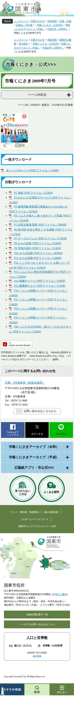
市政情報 (52, 21)
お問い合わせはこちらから (40, 411)
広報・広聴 (65, 21)
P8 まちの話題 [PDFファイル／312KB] (37, 243)
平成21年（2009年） (57, 29)
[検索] (37, 689)
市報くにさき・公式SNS (50, 25)
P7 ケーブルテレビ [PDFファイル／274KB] (40, 238)
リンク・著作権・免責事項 (24, 512)
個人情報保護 (51, 512)
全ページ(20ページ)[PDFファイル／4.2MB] (32, 170)
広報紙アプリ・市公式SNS (34, 467)
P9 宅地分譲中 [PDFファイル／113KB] (37, 248)
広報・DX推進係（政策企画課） (25, 382)
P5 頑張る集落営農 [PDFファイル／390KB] (40, 224)
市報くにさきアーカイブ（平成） (34, 457)
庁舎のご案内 (60, 594)
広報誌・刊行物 (24, 25)
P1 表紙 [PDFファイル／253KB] (33, 192)
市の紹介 (23, 43)
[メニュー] (62, 689)
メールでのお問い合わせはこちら (37, 624)
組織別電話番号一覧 (37, 614)
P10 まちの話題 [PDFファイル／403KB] (38, 253)
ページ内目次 (37, 94)
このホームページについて (34, 519)
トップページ (21, 21)
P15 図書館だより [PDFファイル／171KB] (39, 285)
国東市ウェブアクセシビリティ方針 (37, 526)
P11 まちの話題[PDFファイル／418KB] (38, 258)
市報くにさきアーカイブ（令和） (34, 447)
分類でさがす (38, 21)
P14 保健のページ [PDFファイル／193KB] (39, 280)
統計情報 (37, 656)
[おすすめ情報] (12, 689)
